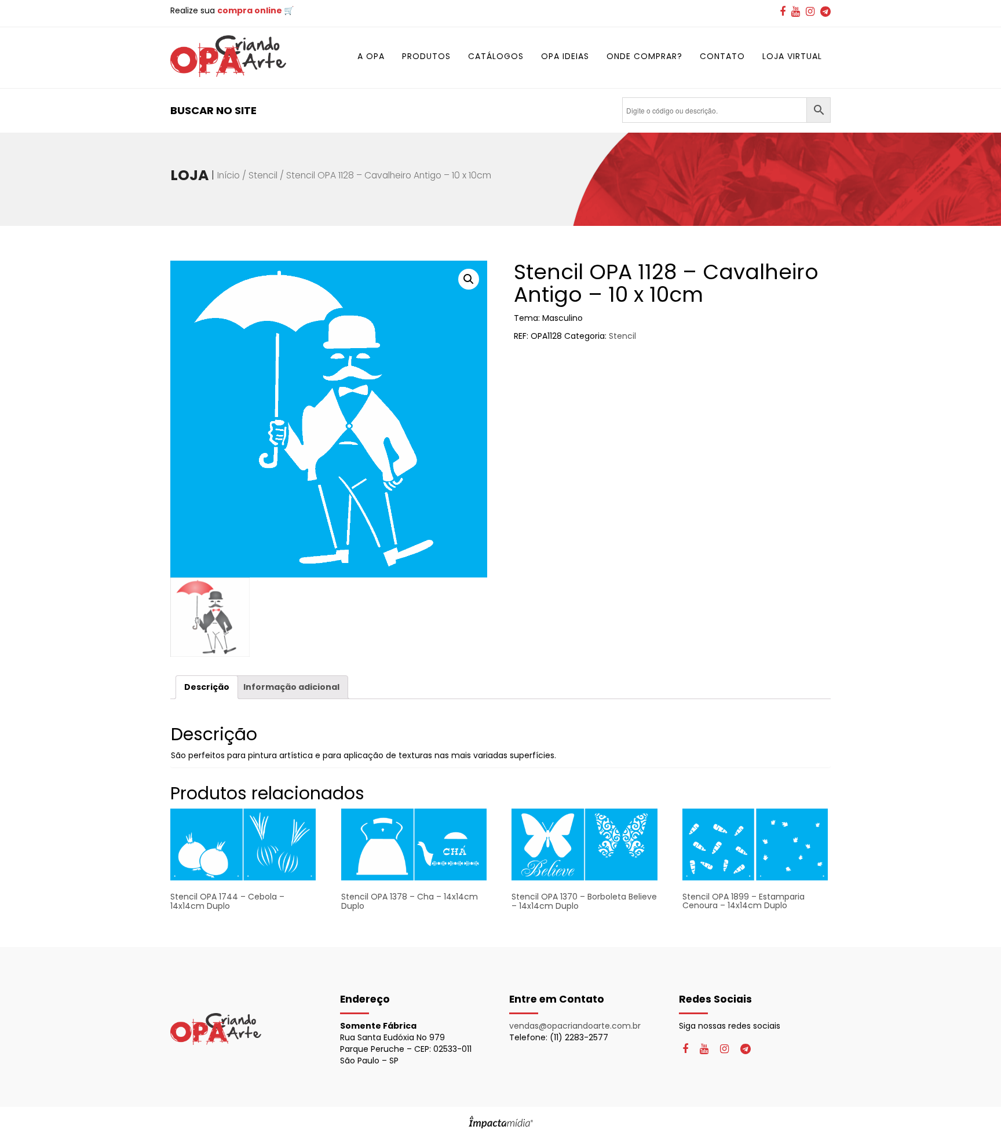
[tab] (207, 687)
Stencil (263, 175)
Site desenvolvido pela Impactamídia (501, 1122)
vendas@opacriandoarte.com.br (575, 1026)
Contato (722, 56)
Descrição (206, 687)
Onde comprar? (644, 56)
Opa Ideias (565, 56)
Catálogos (496, 56)
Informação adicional (291, 687)
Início (228, 175)
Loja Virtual (792, 56)
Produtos (426, 56)
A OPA (371, 56)
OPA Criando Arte (228, 56)
